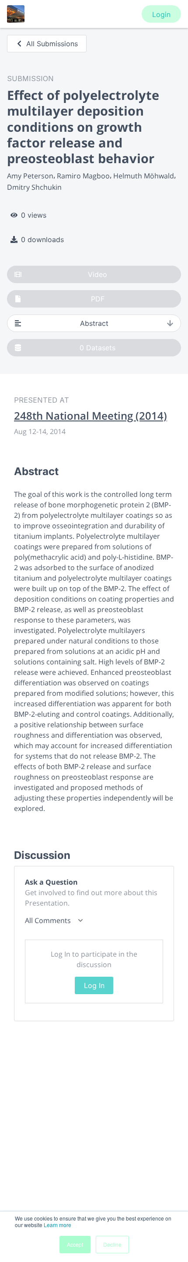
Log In (94, 985)
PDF (97, 298)
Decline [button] (112, 1244)
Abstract (94, 323)
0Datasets (97, 347)
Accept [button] (75, 1244)
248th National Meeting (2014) (90, 416)
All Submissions (52, 43)
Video (97, 274)
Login (161, 14)
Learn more (57, 1224)
